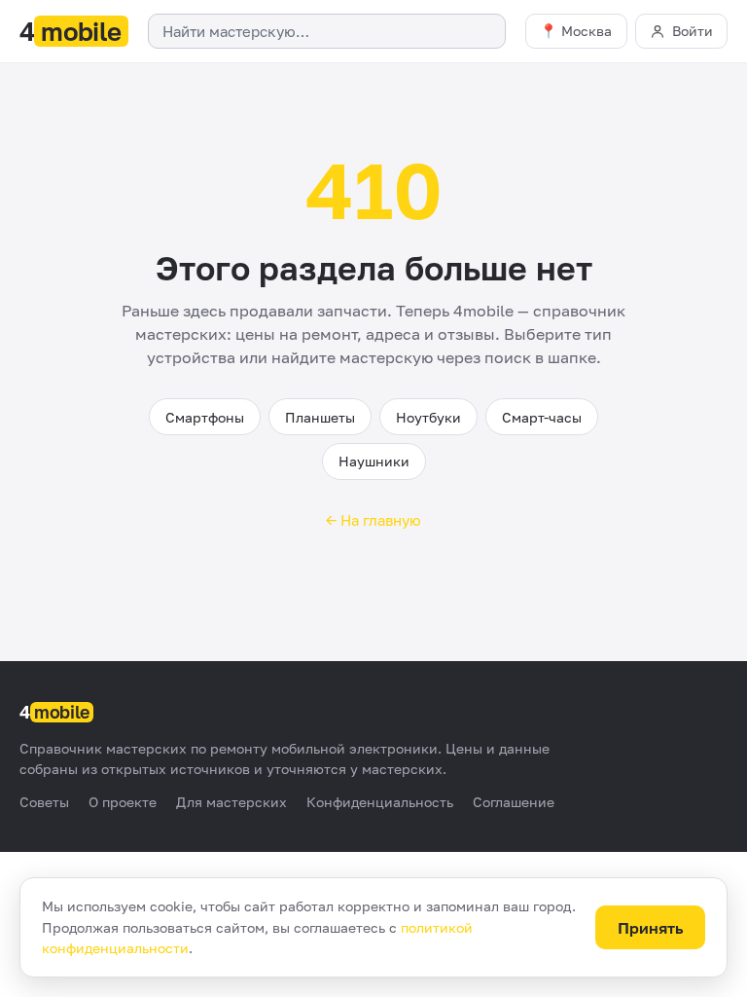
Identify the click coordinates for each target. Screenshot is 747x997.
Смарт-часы (542, 417)
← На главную (373, 520)
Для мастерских (231, 802)
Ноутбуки (428, 417)
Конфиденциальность (379, 802)
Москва (586, 30)
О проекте (123, 802)
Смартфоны (204, 417)
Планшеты (320, 417)
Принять (651, 928)
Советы (44, 802)
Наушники (373, 461)
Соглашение (513, 802)
